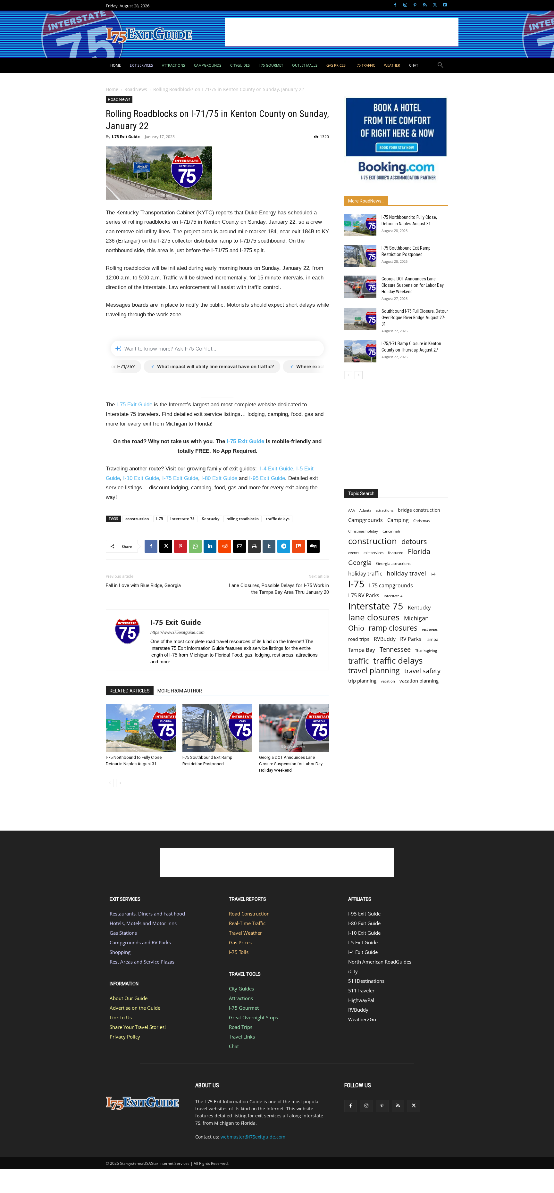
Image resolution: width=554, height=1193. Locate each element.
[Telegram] (283, 546)
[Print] (254, 546)
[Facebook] (395, 5)
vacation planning (419, 680)
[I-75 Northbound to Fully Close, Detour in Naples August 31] (141, 728)
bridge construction (419, 510)
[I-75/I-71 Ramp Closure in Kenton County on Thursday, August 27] (360, 351)
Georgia (360, 562)
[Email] (239, 546)
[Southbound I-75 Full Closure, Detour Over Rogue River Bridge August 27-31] (360, 319)
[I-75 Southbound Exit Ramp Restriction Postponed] (217, 728)
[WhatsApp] (195, 546)
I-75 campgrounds (391, 585)
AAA (351, 510)
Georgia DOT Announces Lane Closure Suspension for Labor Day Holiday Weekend (291, 764)
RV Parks (410, 639)
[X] (435, 5)
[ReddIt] (224, 546)
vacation (388, 681)
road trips (358, 639)
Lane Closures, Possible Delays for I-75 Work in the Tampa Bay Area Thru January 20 (279, 589)
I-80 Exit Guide (219, 478)
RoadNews (135, 89)
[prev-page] (110, 783)
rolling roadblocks (242, 518)
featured (395, 552)
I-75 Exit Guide (126, 136)
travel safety (422, 670)
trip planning (362, 680)
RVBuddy (385, 639)
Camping (398, 520)
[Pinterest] (415, 5)
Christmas (421, 520)
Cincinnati (391, 531)
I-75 (159, 518)
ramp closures (393, 628)
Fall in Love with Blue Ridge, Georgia (143, 585)
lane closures (373, 617)
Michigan (416, 618)
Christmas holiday (363, 531)
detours (414, 541)
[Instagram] (405, 5)
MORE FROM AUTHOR (179, 690)
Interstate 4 (393, 595)
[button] (440, 65)
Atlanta (365, 510)
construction (137, 518)
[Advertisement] (341, 32)
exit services (373, 552)
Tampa (432, 639)
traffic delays (278, 518)
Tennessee (395, 649)
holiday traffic (365, 573)
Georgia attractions (393, 563)
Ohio (356, 628)
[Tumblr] (269, 546)
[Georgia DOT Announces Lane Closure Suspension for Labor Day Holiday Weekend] (294, 728)
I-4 (433, 574)
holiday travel (406, 573)
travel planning (374, 670)
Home (112, 89)
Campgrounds (365, 520)
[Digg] (313, 546)
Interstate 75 (182, 518)
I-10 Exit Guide (141, 478)
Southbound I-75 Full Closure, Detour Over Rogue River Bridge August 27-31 (415, 318)
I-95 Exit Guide (267, 478)
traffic (358, 660)
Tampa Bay (361, 649)
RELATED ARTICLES (130, 690)
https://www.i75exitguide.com (177, 632)
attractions (384, 510)
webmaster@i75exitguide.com (253, 1137)
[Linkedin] (210, 546)
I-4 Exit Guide (276, 469)
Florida (419, 551)
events (353, 552)
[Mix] (298, 546)
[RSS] (425, 5)
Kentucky (210, 518)
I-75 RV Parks (363, 595)
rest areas (430, 629)
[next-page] (120, 783)
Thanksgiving (426, 650)
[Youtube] (444, 5)
